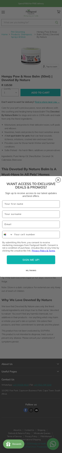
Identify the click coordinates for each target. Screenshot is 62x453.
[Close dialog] (58, 179)
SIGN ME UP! (31, 259)
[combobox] (7, 234)
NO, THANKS (31, 271)
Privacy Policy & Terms (43, 250)
